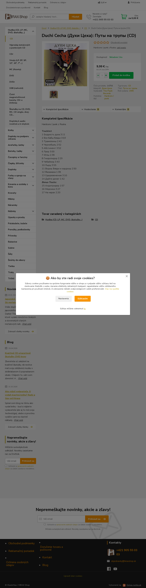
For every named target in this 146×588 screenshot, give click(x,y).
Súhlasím (83, 298)
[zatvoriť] (127, 276)
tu (85, 308)
